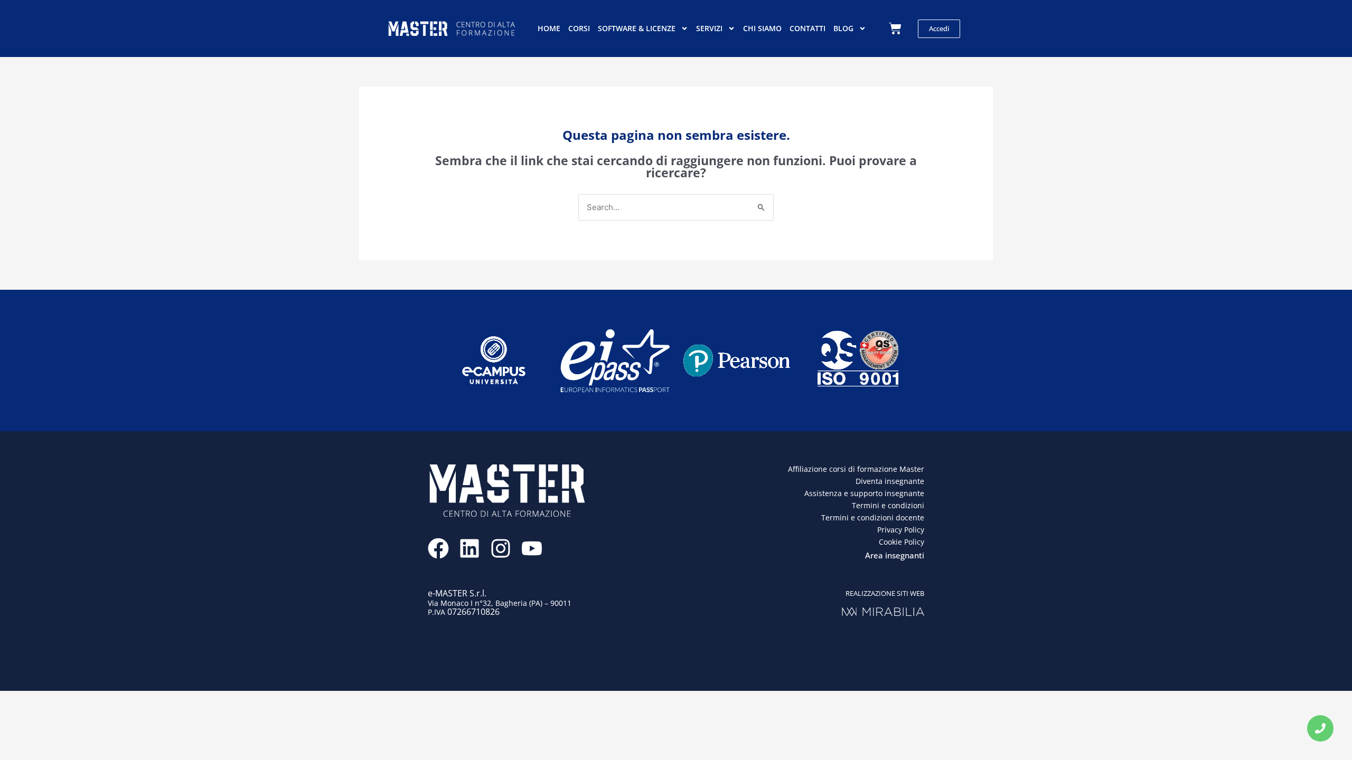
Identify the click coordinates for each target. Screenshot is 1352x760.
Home (549, 28)
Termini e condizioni (888, 505)
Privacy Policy (900, 530)
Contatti (807, 28)
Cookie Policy (901, 542)
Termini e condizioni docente (872, 517)
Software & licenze (636, 28)
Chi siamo (762, 28)
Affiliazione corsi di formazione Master (856, 469)
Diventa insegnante (890, 481)
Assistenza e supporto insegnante (864, 493)
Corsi (579, 28)
